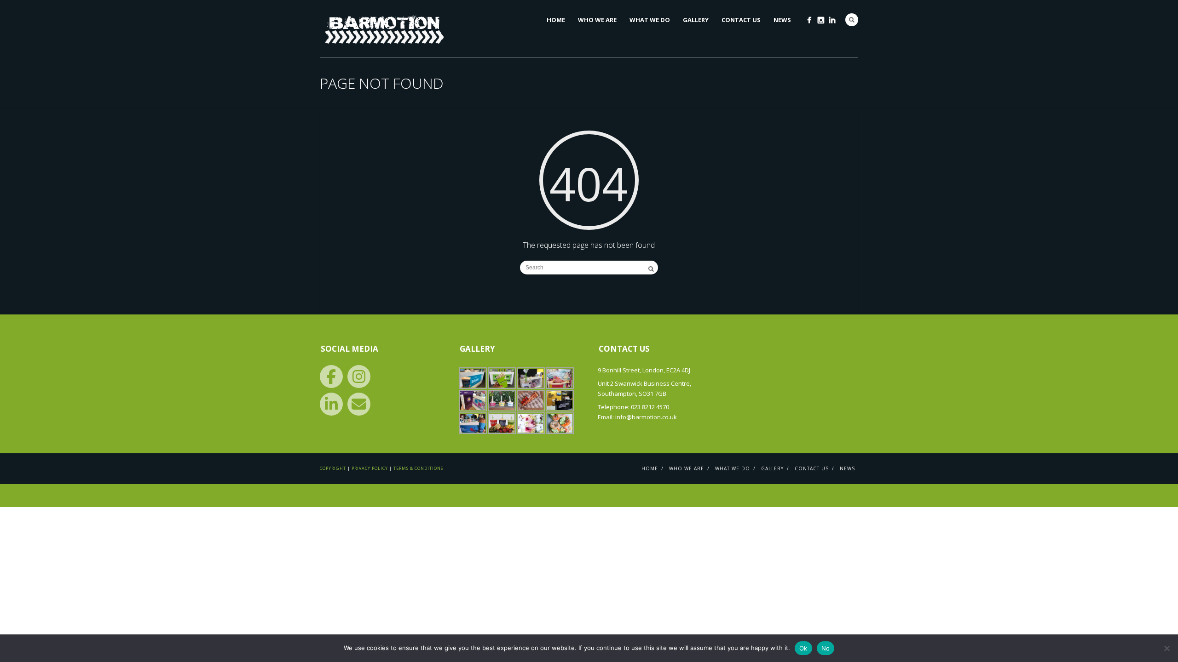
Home (556, 20)
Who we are (597, 20)
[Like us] (331, 376)
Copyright (333, 468)
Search (851, 19)
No (825, 648)
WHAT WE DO (649, 20)
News (782, 20)
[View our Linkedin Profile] (331, 404)
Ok (803, 648)
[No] (1166, 648)
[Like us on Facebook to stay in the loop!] (809, 20)
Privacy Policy (370, 468)
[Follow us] (358, 376)
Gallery (696, 20)
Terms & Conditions (418, 468)
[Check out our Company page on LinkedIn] (832, 20)
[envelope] (358, 404)
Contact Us (741, 20)
